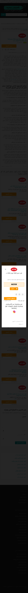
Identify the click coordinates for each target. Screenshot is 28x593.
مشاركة (20, 324)
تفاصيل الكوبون (8, 300)
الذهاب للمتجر (11, 298)
